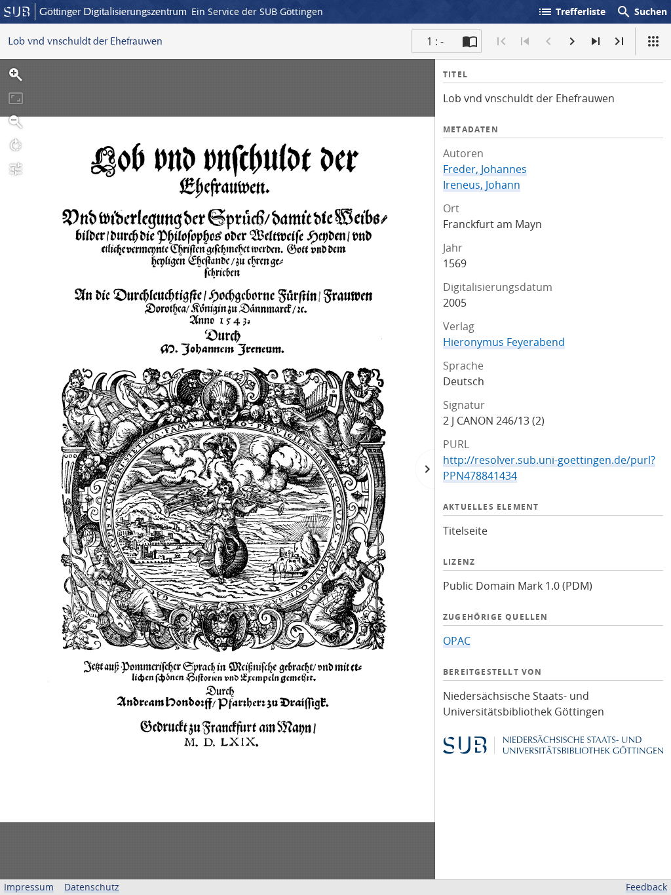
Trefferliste (571, 12)
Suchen (641, 12)
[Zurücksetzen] (16, 98)
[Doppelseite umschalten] (470, 41)
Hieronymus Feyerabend (504, 342)
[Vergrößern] (16, 74)
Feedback (646, 887)
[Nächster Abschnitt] (595, 41)
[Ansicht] (653, 41)
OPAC (456, 641)
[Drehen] (16, 145)
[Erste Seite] (501, 41)
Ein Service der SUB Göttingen (257, 11)
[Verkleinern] (16, 122)
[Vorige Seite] (548, 41)
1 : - (435, 41)
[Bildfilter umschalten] (16, 169)
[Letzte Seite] (619, 41)
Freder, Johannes (485, 169)
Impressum (29, 887)
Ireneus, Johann (481, 185)
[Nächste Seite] (572, 41)
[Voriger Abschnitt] (525, 41)
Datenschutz (91, 887)
